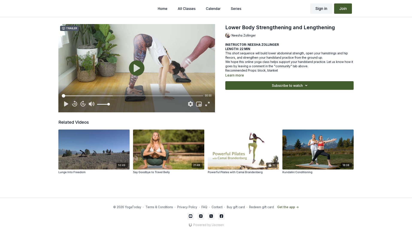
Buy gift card (236, 207)
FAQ (204, 207)
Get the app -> (288, 207)
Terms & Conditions (159, 207)
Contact (217, 207)
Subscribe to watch (287, 85)
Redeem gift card (261, 207)
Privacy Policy (187, 207)
